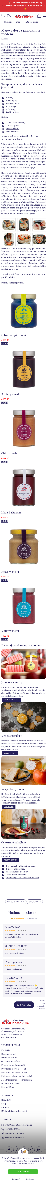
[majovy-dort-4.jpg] (9, 239)
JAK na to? (8, 806)
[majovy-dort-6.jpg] (39, 237)
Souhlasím (24, 1171)
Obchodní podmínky (10, 1061)
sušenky (19, 1161)
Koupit (4, 343)
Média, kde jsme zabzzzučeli (14, 1111)
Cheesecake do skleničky (17, 871)
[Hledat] (3, 15)
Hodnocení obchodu (24, 912)
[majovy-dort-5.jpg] (24, 237)
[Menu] (44, 15)
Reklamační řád (8, 1054)
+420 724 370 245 (13, 1129)
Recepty (8, 21)
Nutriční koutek (32, 21)
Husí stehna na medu (15, 868)
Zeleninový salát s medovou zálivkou (22, 877)
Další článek (35, 902)
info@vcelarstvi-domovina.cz (18, 1124)
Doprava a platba (9, 1057)
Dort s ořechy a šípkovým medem (21, 866)
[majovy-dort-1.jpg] (8, 223)
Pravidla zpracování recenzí (13, 1068)
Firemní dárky (7, 1087)
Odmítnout (30, 1179)
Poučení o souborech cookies (14, 1072)
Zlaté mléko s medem (16, 874)
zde (32, 1163)
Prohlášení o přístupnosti (13, 1065)
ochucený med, (13, 128)
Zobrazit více (24, 1004)
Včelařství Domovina (14, 1133)
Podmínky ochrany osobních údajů (16, 1076)
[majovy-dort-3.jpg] (39, 223)
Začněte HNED (10, 753)
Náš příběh (6, 1100)
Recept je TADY (10, 860)
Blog (18, 21)
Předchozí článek (15, 902)
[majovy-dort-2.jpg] (24, 224)
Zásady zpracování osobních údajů (16, 1079)
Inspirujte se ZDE (11, 700)
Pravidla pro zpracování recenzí (41, 1004)
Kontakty (5, 1050)
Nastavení (15, 1179)
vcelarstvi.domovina (14, 1137)
